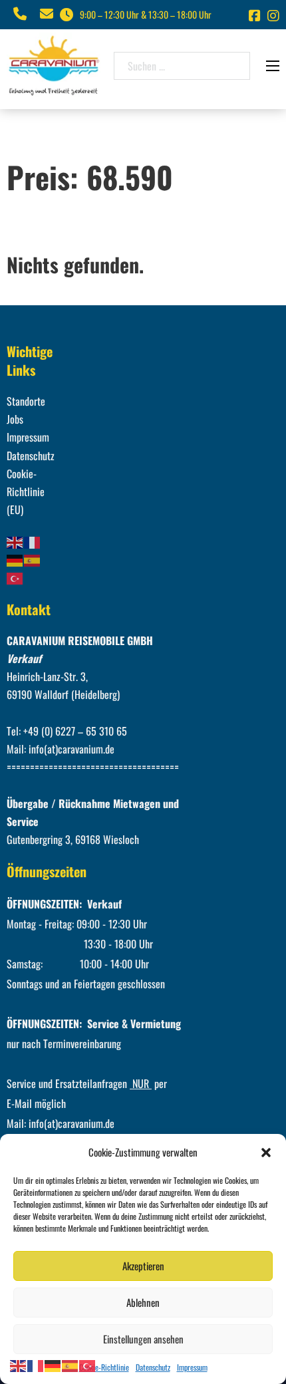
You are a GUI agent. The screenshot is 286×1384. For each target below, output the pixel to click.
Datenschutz (153, 1367)
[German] (15, 559)
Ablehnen (143, 1302)
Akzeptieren (143, 1265)
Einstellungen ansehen (143, 1338)
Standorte (26, 401)
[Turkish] (15, 577)
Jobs (15, 419)
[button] (266, 1152)
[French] (32, 541)
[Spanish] (32, 559)
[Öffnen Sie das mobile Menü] (272, 66)
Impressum (192, 1367)
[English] (15, 541)
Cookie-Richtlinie (104, 1367)
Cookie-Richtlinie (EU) (26, 491)
